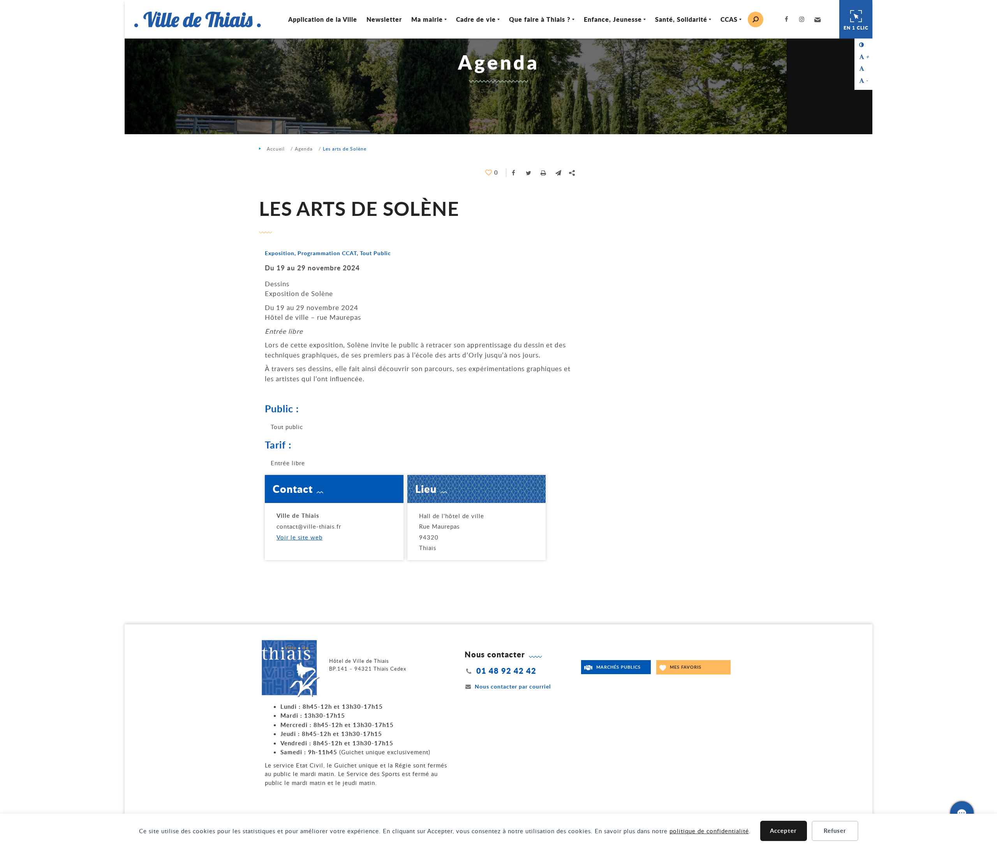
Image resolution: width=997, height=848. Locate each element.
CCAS (729, 19)
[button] (816, 19)
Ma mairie (427, 19)
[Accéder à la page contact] (962, 813)
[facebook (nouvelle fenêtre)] (788, 19)
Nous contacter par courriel (513, 686)
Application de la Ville (322, 19)
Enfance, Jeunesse (613, 19)
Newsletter (384, 19)
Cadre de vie (476, 19)
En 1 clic (856, 28)
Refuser (835, 831)
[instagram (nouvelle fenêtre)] (803, 19)
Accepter (783, 831)
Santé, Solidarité (681, 19)
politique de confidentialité (709, 831)
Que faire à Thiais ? (540, 19)
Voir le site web (299, 537)
